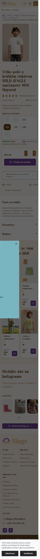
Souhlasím (28, 553)
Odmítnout (10, 553)
